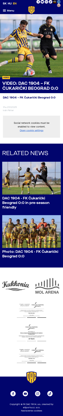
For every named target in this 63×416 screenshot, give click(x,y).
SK (5, 3)
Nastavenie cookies (31, 410)
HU (10, 3)
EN (15, 3)
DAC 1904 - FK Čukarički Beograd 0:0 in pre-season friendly (26, 203)
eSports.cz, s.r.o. (31, 407)
